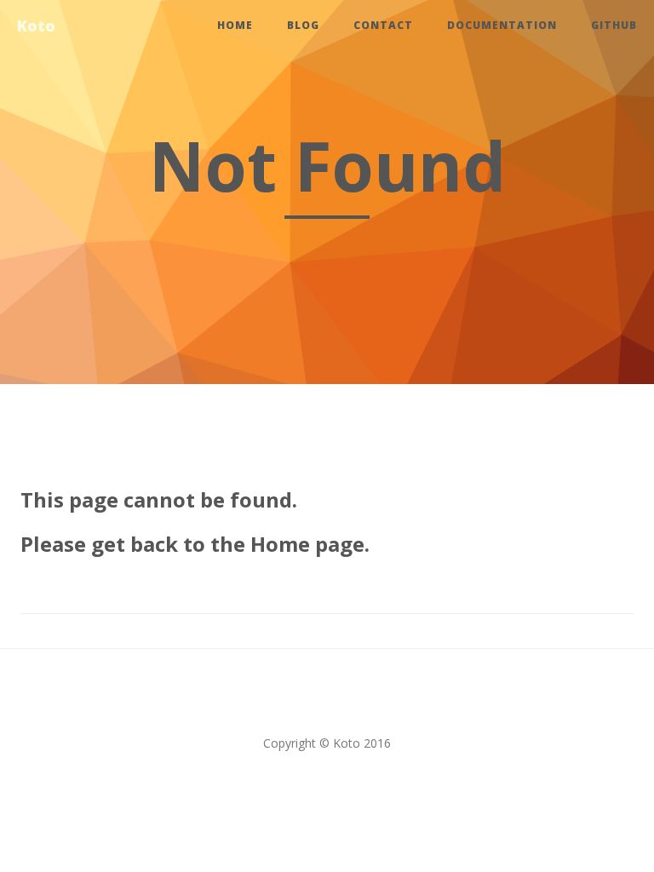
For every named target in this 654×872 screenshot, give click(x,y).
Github (614, 25)
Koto (36, 25)
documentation (502, 25)
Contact (383, 25)
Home (235, 25)
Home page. (310, 544)
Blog (303, 25)
